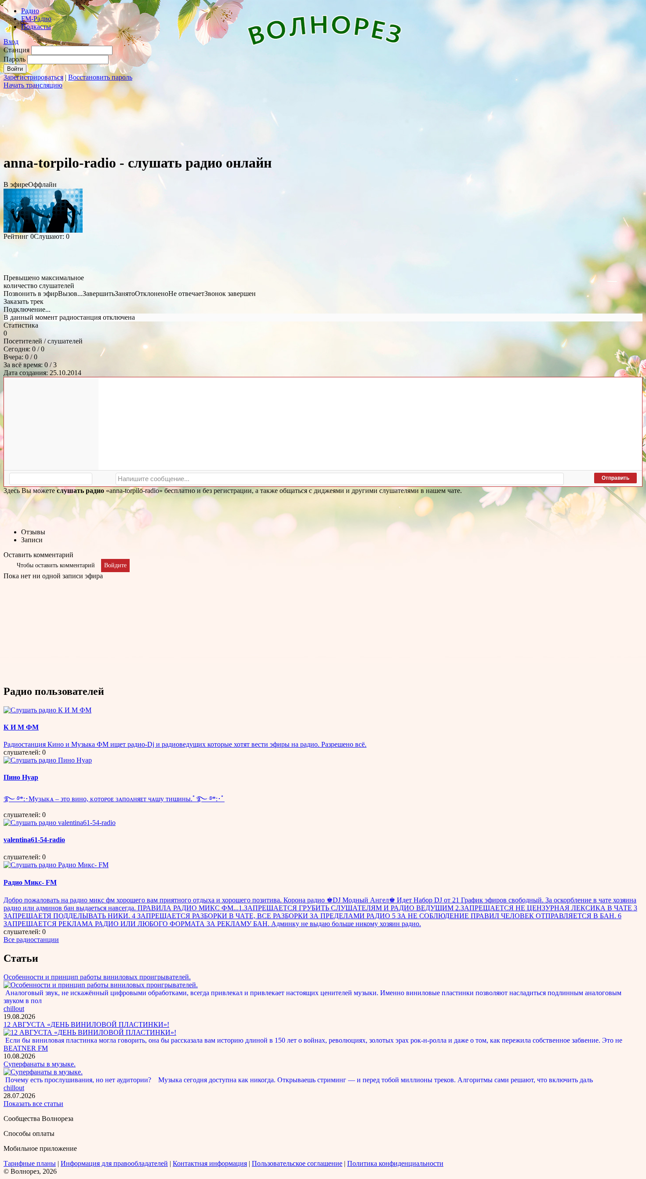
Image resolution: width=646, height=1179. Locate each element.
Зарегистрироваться (33, 77)
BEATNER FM (26, 1048)
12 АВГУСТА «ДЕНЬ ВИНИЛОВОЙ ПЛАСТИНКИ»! (86, 1024)
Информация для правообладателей (114, 1163)
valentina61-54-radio (34, 839)
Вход (11, 41)
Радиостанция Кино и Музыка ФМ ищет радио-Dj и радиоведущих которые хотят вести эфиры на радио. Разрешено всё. (185, 744)
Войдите (115, 565)
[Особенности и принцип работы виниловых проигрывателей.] (101, 985)
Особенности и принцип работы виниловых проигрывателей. (97, 977)
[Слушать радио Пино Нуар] (48, 760)
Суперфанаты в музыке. (40, 1064)
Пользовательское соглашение (297, 1163)
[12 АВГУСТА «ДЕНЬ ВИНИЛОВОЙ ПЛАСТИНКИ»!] (90, 1032)
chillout (14, 1008)
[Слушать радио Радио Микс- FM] (56, 865)
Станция (16, 50)
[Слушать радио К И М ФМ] (47, 710)
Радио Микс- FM (30, 882)
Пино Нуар (21, 777)
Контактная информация (210, 1163)
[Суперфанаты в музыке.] (43, 1072)
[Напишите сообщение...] (340, 479)
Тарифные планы (30, 1163)
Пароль (14, 59)
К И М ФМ (21, 727)
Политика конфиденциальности (395, 1163)
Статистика (21, 325)
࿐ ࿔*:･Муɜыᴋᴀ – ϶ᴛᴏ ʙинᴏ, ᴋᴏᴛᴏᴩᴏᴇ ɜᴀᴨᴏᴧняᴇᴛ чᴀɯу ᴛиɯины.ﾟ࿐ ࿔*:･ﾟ (114, 799)
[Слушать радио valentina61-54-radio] (60, 822)
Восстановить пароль (100, 77)
